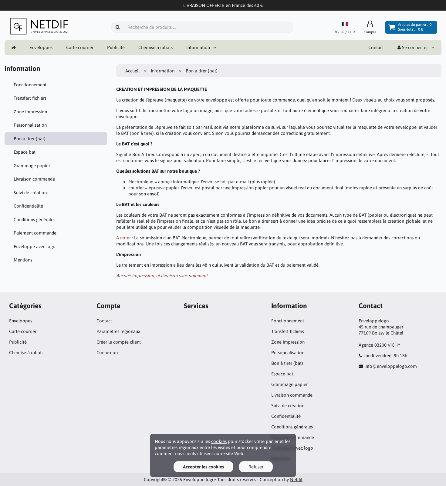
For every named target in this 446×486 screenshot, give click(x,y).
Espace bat (24, 152)
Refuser (255, 466)
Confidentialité (28, 205)
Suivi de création (30, 192)
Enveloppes (40, 47)
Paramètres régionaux (118, 331)
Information (198, 47)
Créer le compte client (118, 342)
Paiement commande (35, 232)
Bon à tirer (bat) (30, 138)
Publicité (116, 47)
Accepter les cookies (203, 466)
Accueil (132, 70)
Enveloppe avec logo (35, 246)
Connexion (107, 352)
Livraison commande (34, 178)
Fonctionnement (30, 84)
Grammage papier (32, 165)
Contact (376, 47)
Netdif (296, 479)
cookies (219, 441)
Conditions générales (34, 219)
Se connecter (414, 47)
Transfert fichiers (30, 98)
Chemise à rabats (155, 47)
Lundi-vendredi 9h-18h (385, 355)
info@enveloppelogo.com (390, 366)
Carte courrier (79, 47)
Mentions (23, 259)
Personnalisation (30, 125)
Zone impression (30, 111)
